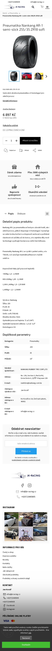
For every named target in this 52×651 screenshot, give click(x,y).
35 (31, 353)
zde (29, 633)
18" (31, 359)
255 (31, 347)
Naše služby (7, 567)
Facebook (22, 485)
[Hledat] (33, 7)
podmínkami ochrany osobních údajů (26, 460)
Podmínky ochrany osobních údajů (16, 578)
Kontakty (6, 563)
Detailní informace (10, 101)
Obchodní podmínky (11, 574)
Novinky (6, 559)
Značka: (9, 109)
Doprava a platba (9, 556)
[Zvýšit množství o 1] (16, 140)
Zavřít (43, 157)
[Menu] (47, 6)
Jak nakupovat (8, 571)
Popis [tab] (11, 213)
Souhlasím (26, 644)
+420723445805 (28, 496)
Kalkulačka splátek (10, 125)
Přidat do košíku (30, 141)
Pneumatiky (34, 341)
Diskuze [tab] (21, 213)
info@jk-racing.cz (28, 491)
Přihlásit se (26, 451)
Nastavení (26, 638)
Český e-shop (8, 552)
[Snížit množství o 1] (6, 140)
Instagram (30, 485)
